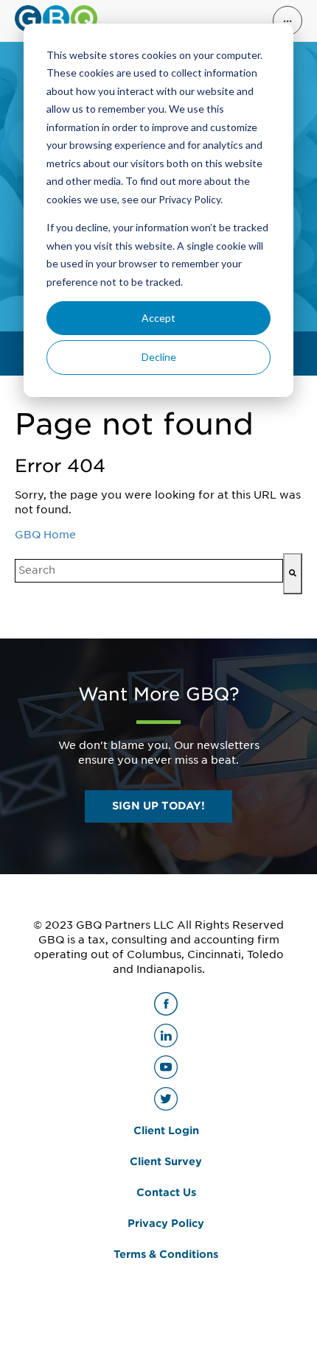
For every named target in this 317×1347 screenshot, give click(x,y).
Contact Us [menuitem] (166, 1192)
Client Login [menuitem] (166, 1130)
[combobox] (149, 571)
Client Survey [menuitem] (166, 1161)
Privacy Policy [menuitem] (166, 1223)
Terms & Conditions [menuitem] (166, 1254)
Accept (158, 318)
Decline (159, 357)
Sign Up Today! (158, 806)
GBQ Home (45, 535)
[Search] (292, 573)
